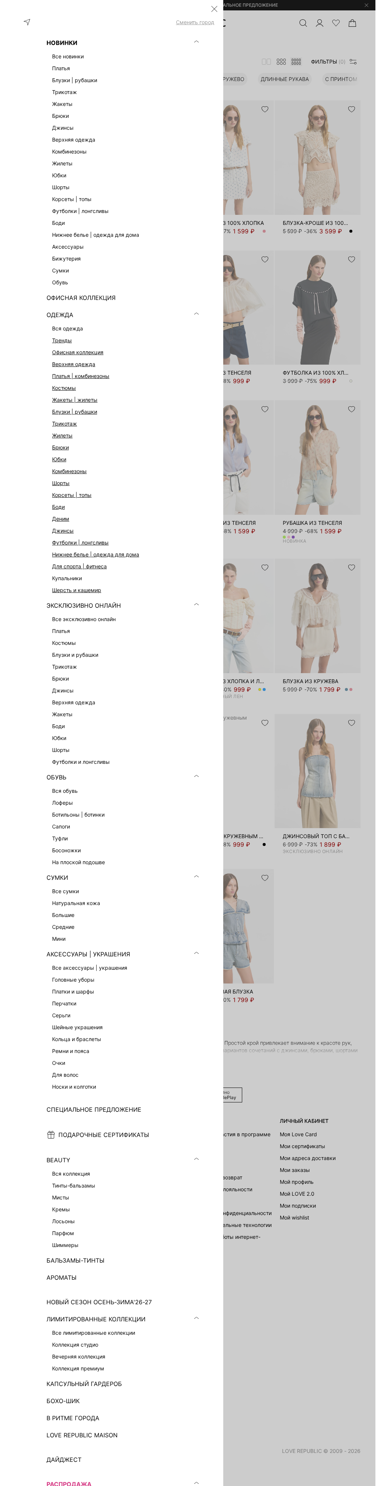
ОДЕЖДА (60, 315)
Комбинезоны (69, 471)
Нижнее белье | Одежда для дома (95, 554)
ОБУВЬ (56, 777)
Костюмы (64, 388)
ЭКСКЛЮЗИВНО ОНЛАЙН (84, 605)
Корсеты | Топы (72, 495)
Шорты (61, 483)
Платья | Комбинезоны (80, 376)
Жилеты (62, 435)
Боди (58, 507)
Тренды (62, 340)
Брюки (60, 447)
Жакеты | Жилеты (74, 400)
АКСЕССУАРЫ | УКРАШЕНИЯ (88, 954)
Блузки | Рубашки (74, 411)
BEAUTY (58, 1160)
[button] (214, 9)
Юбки (59, 459)
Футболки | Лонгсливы (80, 542)
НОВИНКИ (62, 42)
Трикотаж (64, 423)
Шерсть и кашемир (76, 590)
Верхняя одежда (73, 364)
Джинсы (63, 530)
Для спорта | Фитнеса (79, 566)
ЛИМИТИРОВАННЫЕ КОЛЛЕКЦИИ (96, 1319)
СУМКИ (57, 877)
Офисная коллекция (77, 352)
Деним (60, 519)
